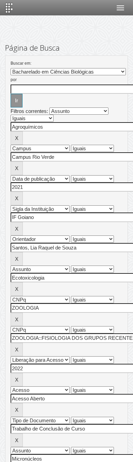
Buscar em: (21, 63)
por (14, 79)
